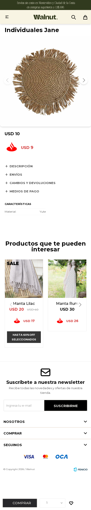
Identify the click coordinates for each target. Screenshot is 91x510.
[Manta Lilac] (24, 278)
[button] (84, 80)
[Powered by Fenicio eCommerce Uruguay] (81, 469)
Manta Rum (67, 303)
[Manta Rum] (67, 278)
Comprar (22, 503)
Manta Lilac (24, 303)
